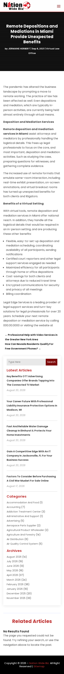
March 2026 (14, 579)
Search (51, 362)
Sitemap (39, 666)
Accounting (13, 507)
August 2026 (14, 556)
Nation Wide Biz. (39, 663)
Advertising (13, 520)
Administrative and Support (23, 516)
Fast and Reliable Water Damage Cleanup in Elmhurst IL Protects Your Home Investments (29, 431)
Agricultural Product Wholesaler (25, 530)
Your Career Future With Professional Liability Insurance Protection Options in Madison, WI (32, 406)
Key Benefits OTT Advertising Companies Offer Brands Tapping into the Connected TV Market (30, 380)
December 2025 (16, 593)
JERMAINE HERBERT (19, 48)
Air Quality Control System (22, 543)
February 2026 (15, 584)
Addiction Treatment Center (24, 511)
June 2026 (13, 566)
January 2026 (15, 589)
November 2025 (16, 598)
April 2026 (12, 575)
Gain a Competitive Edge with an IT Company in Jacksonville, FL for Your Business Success (29, 456)
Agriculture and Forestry (21, 534)
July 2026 (12, 561)
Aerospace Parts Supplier (21, 525)
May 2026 (12, 570)
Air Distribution (15, 539)
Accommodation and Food (23, 502)
